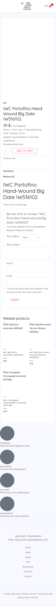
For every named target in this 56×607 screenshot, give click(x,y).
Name (10, 263)
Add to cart (25, 151)
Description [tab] (8, 171)
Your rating (13, 236)
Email (10, 276)
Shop (28, 552)
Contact (28, 576)
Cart (28, 562)
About (28, 557)
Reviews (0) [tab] (8, 176)
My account (28, 566)
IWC (5, 103)
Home (28, 547)
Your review (14, 244)
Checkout (28, 571)
